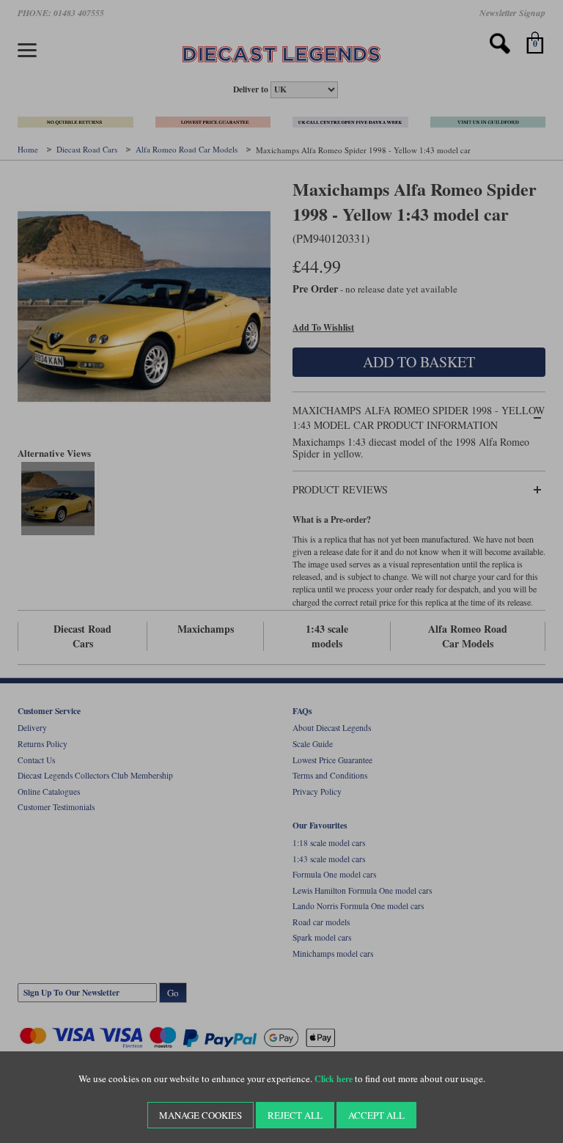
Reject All (295, 1115)
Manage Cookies (200, 1115)
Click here (333, 1079)
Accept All (376, 1115)
